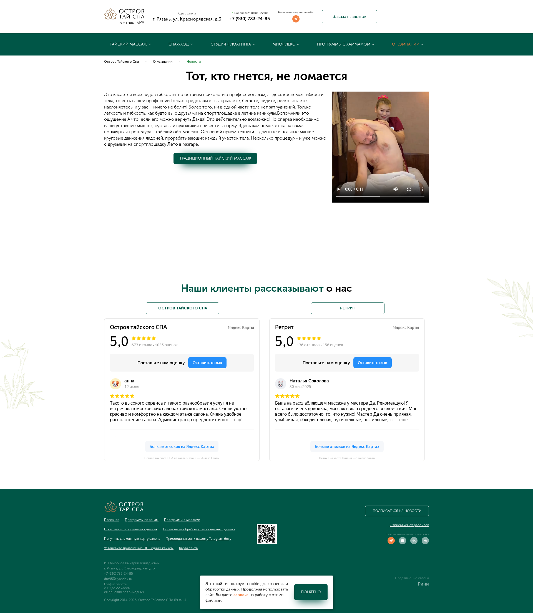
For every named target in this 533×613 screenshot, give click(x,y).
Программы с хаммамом (343, 44)
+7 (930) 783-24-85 (250, 18)
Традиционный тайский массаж (215, 158)
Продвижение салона (412, 578)
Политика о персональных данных (130, 529)
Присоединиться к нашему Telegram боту (198, 539)
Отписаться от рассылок (409, 525)
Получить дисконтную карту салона (132, 539)
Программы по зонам (142, 520)
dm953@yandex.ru (118, 579)
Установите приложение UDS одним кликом (139, 548)
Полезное (111, 520)
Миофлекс (284, 44)
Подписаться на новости (397, 511)
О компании (405, 44)
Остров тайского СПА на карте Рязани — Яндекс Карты (181, 457)
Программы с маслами (182, 520)
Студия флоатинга (231, 44)
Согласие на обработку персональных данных (199, 529)
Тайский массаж (128, 44)
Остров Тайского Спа (121, 62)
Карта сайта (188, 548)
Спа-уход (179, 44)
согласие (240, 595)
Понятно (311, 592)
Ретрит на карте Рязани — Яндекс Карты (347, 457)
